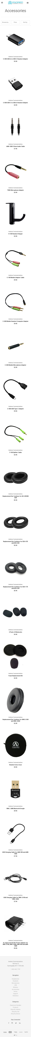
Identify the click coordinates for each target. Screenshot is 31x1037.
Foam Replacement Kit (16, 676)
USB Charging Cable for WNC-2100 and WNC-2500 (15, 898)
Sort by (25, 22)
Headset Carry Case (15, 765)
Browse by (5, 22)
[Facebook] (8, 1023)
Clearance (15, 995)
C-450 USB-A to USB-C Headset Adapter (15, 59)
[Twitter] (16, 1023)
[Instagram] (12, 1023)
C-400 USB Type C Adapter (15, 409)
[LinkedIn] (20, 1023)
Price (15, 22)
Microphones (15, 983)
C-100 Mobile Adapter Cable (15, 277)
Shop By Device (15, 1014)
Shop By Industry (15, 1009)
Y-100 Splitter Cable (15, 452)
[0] (28, 2)
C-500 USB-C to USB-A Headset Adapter (15, 102)
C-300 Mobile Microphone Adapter (15, 365)
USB (15, 985)
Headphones (15, 979)
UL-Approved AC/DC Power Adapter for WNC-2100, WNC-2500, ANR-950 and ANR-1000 (15, 944)
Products (15, 1007)
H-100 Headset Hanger (15, 234)
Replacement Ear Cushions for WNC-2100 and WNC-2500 (15, 720)
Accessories (15, 989)
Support (15, 993)
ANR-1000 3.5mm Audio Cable (15, 146)
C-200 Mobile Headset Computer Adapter (15, 321)
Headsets (15, 981)
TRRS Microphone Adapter (15, 190)
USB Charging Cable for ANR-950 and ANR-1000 (15, 853)
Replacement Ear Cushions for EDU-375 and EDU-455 (15, 542)
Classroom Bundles (15, 1005)
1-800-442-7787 (15, 969)
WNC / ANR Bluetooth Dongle (16, 808)
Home (15, 991)
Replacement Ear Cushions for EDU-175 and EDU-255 (15, 587)
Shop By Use (15, 1011)
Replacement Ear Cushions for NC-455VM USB (16, 497)
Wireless (15, 987)
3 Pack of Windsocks (15, 632)
